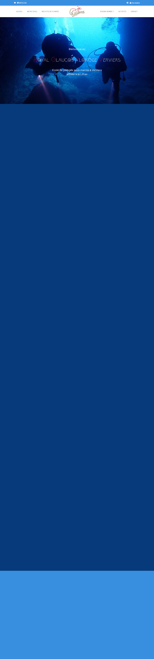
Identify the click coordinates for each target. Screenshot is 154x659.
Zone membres (135, 3)
